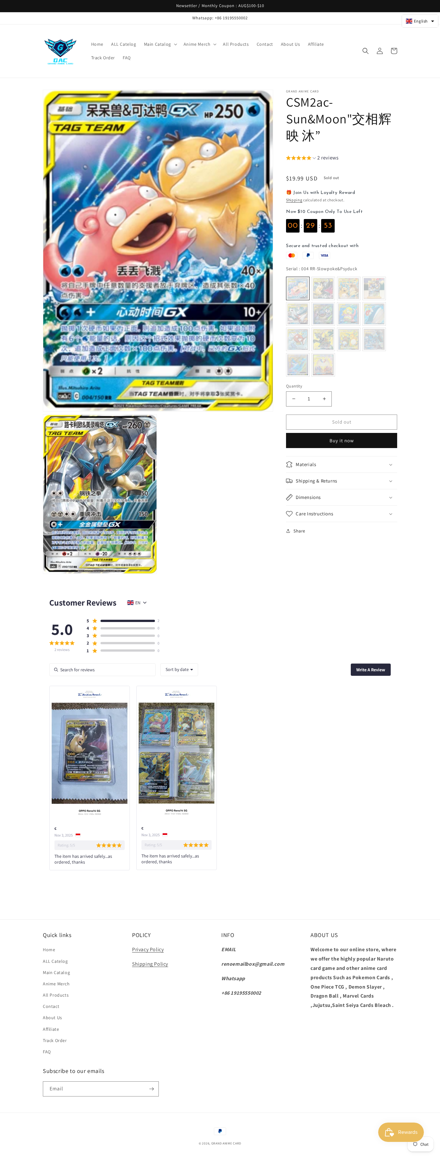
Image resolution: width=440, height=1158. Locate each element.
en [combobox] (137, 603)
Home (49, 949)
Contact (51, 1006)
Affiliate (51, 1029)
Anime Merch (56, 984)
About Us (52, 1017)
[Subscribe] (151, 1088)
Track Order (55, 1040)
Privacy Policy (148, 949)
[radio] (298, 288)
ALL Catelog (55, 961)
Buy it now (342, 440)
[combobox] (179, 669)
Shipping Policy (150, 964)
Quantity (294, 386)
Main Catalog (56, 972)
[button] (160, 44)
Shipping (294, 199)
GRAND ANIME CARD (226, 1143)
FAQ (47, 1052)
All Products (56, 995)
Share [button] (299, 531)
